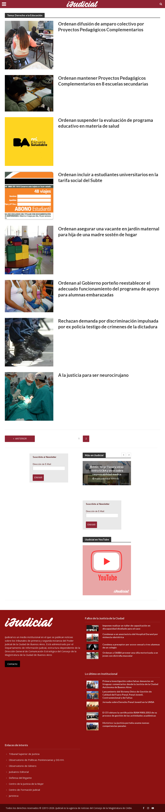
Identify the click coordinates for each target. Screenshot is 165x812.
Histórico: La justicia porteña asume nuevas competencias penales (125, 724)
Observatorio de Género (22, 765)
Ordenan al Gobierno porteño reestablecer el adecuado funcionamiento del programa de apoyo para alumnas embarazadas (108, 288)
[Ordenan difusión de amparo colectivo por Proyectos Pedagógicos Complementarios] (29, 45)
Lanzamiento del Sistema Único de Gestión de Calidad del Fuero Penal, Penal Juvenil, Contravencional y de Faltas (127, 694)
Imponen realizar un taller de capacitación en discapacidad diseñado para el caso (126, 627)
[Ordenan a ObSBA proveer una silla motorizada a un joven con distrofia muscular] (92, 655)
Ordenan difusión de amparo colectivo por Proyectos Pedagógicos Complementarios (101, 26)
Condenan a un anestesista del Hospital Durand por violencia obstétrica (130, 636)
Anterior (21, 438)
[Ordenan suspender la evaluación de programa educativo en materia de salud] (29, 141)
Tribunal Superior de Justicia (24, 754)
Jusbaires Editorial (19, 771)
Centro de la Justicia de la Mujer (26, 783)
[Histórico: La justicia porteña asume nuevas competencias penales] (92, 726)
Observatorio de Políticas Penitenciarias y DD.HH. (36, 759)
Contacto (12, 663)
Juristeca (13, 795)
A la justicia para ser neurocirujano (93, 375)
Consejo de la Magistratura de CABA (112, 808)
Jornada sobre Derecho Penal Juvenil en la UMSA (128, 702)
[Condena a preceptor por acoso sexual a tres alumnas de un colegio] (92, 646)
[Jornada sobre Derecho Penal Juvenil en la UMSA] (92, 705)
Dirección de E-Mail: (42, 464)
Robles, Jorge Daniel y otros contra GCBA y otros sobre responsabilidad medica (107, 470)
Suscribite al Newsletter (44, 457)
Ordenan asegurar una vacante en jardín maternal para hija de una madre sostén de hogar (108, 231)
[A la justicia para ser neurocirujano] (29, 396)
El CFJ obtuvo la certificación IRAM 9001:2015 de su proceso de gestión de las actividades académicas (129, 714)
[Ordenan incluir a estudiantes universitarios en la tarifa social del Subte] (29, 195)
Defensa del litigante (20, 777)
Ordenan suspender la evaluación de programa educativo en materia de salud (105, 123)
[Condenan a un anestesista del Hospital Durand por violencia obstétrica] (92, 637)
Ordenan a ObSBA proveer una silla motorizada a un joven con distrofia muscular (130, 654)
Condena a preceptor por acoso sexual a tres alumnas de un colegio (131, 646)
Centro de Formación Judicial (24, 789)
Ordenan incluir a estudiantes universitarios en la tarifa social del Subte (108, 177)
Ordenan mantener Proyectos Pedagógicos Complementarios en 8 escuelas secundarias (103, 80)
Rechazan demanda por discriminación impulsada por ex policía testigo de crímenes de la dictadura (108, 323)
